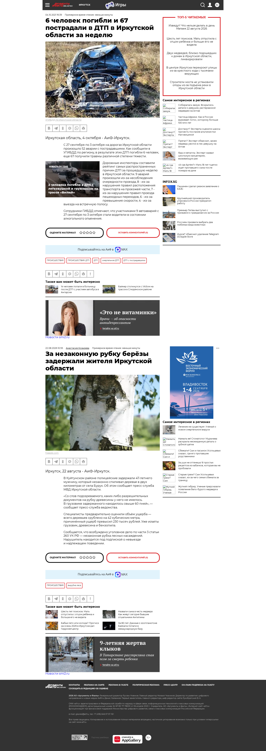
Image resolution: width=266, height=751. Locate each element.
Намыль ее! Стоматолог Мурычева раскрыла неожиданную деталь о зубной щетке (197, 441)
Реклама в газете (118, 685)
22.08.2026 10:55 (54, 348)
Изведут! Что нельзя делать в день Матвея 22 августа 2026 (192, 27)
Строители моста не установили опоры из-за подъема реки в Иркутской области (192, 85)
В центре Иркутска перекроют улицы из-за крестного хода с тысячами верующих (191, 70)
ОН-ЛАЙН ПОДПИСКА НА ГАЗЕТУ (198, 685)
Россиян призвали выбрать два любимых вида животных (195, 223)
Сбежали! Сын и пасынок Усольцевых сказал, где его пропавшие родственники (199, 453)
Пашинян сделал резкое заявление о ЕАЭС (198, 187)
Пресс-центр (171, 685)
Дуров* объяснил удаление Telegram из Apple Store (198, 235)
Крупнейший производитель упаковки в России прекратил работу (194, 201)
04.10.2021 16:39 (53, 14)
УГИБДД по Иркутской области (63, 119)
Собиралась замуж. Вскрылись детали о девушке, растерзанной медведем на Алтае (197, 108)
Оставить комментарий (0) (133, 232)
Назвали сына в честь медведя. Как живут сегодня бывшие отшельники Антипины (135, 614)
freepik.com (52, 453)
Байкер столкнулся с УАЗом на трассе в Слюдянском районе (135, 288)
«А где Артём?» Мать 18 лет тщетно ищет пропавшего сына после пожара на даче (198, 167)
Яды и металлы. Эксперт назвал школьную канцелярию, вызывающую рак (196, 155)
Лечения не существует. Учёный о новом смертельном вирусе (197, 428)
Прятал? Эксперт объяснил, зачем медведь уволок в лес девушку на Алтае (197, 143)
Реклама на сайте (94, 685)
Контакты (74, 685)
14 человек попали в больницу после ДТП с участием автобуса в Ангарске (80, 289)
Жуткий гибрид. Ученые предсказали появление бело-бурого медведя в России (199, 489)
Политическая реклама (145, 685)
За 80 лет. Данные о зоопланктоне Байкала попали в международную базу (137, 626)
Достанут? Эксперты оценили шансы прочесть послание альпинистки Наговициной (199, 132)
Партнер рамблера (100, 737)
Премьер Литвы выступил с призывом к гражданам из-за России (198, 211)
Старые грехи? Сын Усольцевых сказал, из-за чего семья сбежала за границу (198, 477)
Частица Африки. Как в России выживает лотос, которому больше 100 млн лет (198, 120)
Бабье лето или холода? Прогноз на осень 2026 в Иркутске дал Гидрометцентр (80, 626)
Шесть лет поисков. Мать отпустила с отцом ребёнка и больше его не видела (192, 41)
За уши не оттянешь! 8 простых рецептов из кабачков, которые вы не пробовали (199, 465)
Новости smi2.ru (57, 337)
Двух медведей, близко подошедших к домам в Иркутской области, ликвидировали (191, 56)
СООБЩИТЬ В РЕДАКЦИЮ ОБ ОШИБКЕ (88, 688)
